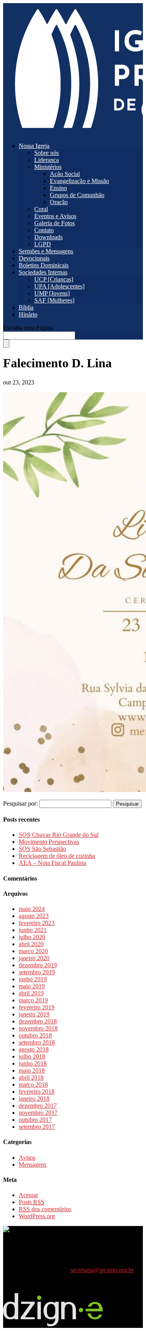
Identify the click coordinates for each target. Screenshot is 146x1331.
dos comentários (45, 1209)
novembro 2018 (38, 1028)
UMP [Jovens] (52, 293)
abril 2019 (31, 993)
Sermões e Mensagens (46, 251)
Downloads (48, 237)
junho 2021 (33, 930)
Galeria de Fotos (54, 223)
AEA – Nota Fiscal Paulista (52, 862)
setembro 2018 (37, 1042)
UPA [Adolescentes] (59, 286)
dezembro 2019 (38, 965)
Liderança (46, 160)
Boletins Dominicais (44, 265)
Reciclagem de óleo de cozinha (57, 855)
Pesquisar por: (20, 803)
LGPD (42, 244)
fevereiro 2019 (37, 1007)
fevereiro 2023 (37, 923)
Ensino (58, 188)
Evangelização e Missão (79, 181)
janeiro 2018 (34, 1098)
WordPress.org (37, 1216)
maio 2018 (32, 1070)
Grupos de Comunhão (77, 195)
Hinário (28, 314)
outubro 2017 (35, 1119)
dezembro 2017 (38, 1105)
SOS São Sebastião (42, 848)
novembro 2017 (38, 1112)
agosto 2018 (34, 1049)
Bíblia (26, 307)
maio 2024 (32, 909)
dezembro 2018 (38, 1021)
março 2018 (33, 1084)
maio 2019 (32, 986)
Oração (59, 202)
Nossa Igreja (34, 145)
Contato (44, 230)
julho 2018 (32, 1056)
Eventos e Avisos (55, 216)
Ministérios (48, 167)
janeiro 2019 (34, 1014)
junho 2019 (33, 979)
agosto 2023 (34, 916)
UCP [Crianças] (53, 279)
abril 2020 (31, 944)
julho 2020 (32, 937)
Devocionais (34, 258)
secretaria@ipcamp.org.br (102, 1270)
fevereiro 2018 (37, 1091)
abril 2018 (31, 1077)
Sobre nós (46, 152)
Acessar (28, 1195)
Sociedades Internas (43, 272)
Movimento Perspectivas (49, 841)
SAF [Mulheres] (54, 300)
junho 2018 (33, 1063)
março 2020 (33, 951)
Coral (41, 209)
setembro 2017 (37, 1126)
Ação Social (65, 174)
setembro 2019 (37, 972)
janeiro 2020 (34, 958)
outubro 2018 (35, 1035)
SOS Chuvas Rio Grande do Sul (59, 834)
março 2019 (33, 1000)
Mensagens (32, 1164)
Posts (31, 1202)
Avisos (27, 1157)
